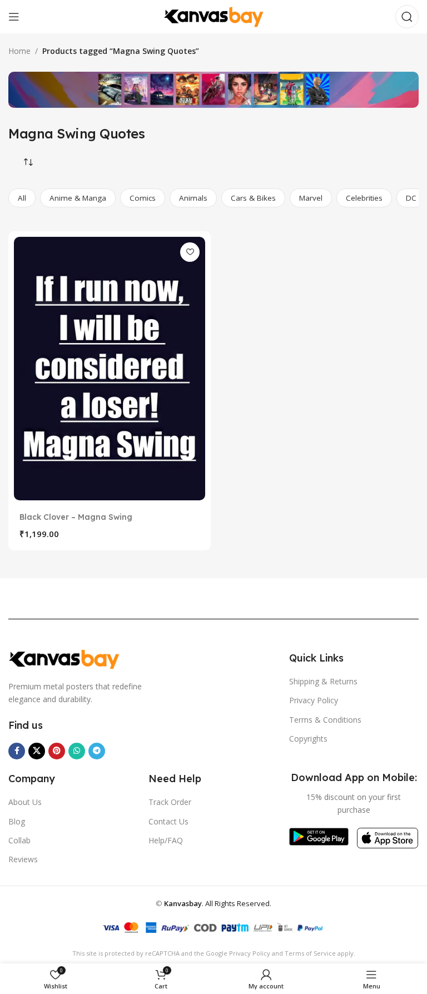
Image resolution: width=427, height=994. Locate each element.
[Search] (407, 17)
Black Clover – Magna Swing (75, 517)
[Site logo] (213, 16)
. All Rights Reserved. (217, 903)
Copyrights (308, 738)
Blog (16, 821)
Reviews (23, 859)
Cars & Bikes (253, 198)
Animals (193, 198)
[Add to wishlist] (190, 252)
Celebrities (364, 198)
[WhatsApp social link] (76, 751)
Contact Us (168, 821)
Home (19, 51)
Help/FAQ (165, 840)
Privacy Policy (313, 700)
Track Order (169, 802)
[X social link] (36, 751)
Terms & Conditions (325, 719)
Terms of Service (310, 953)
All (22, 198)
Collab (19, 840)
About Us (25, 802)
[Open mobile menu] (14, 17)
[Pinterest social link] (56, 751)
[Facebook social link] (16, 751)
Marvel (310, 198)
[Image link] (64, 658)
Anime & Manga (77, 198)
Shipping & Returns (323, 681)
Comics (143, 198)
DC (411, 198)
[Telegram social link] (96, 751)
